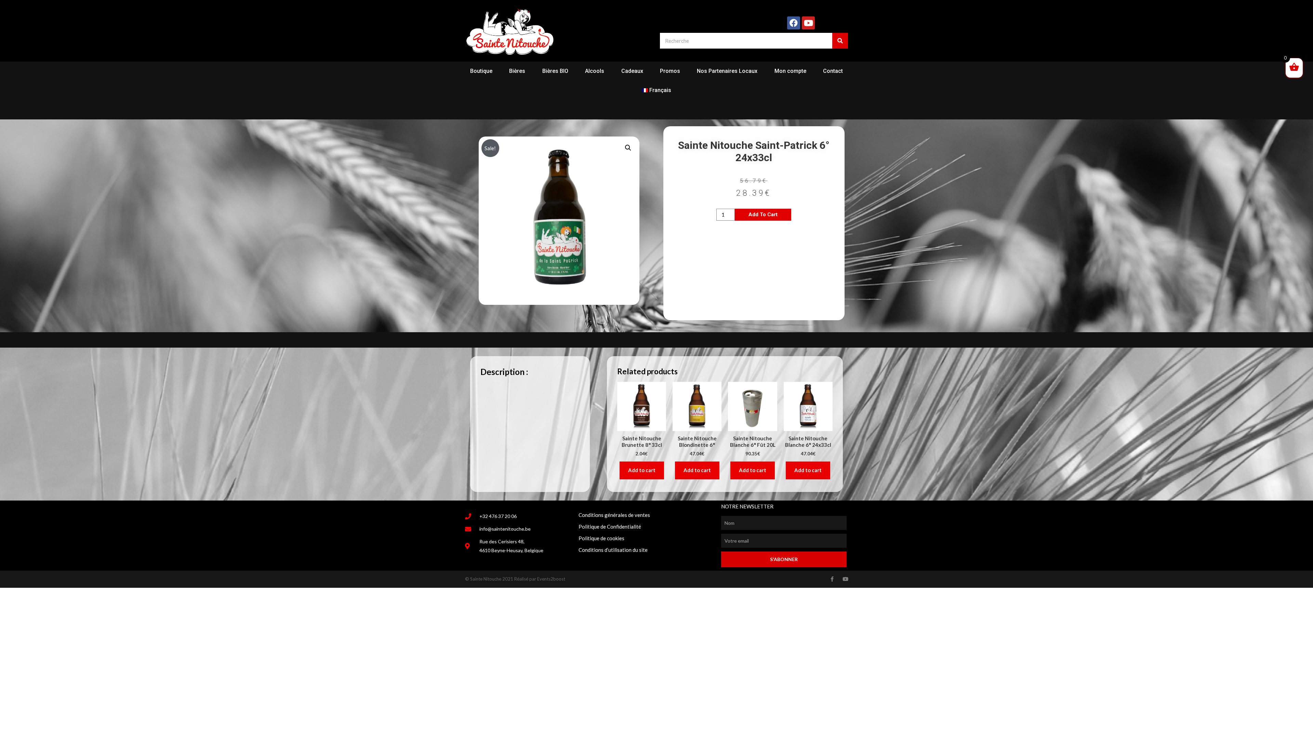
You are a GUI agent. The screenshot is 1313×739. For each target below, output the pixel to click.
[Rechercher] (840, 41)
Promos (670, 71)
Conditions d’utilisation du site (613, 550)
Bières (517, 71)
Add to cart (763, 214)
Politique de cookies (601, 538)
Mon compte (790, 71)
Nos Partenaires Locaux (727, 71)
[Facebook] (793, 22)
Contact (833, 71)
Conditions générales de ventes (614, 515)
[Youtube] (808, 22)
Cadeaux (632, 71)
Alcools (594, 71)
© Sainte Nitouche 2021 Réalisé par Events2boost (515, 579)
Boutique (481, 71)
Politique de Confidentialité (610, 526)
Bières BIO (555, 71)
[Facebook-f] (832, 579)
